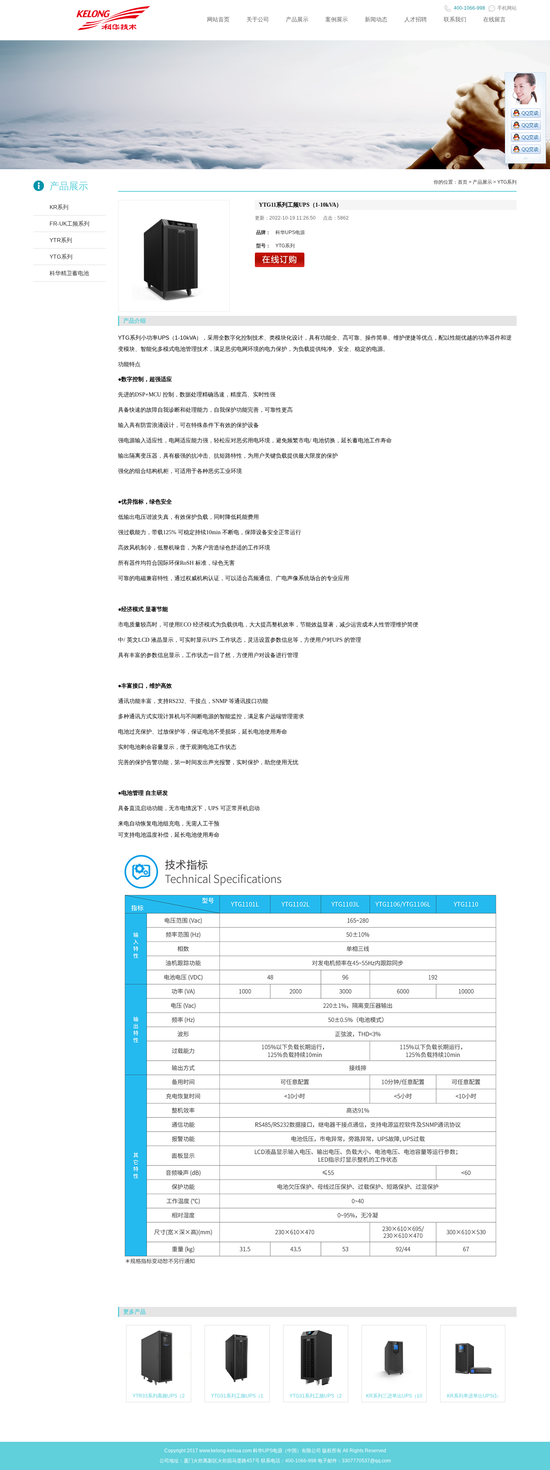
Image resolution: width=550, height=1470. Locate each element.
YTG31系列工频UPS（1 (237, 1396)
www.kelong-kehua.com (225, 1450)
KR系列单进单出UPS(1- (473, 1396)
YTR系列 (61, 240)
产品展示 (297, 19)
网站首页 (218, 19)
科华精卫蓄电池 (69, 273)
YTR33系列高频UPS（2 (158, 1396)
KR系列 (59, 207)
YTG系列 (61, 256)
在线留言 (494, 19)
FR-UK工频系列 (69, 223)
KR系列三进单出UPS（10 (394, 1396)
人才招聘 (415, 19)
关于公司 (257, 19)
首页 (462, 182)
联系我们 (455, 19)
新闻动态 (376, 19)
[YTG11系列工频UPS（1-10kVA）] (174, 256)
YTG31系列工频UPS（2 (315, 1396)
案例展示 (336, 19)
